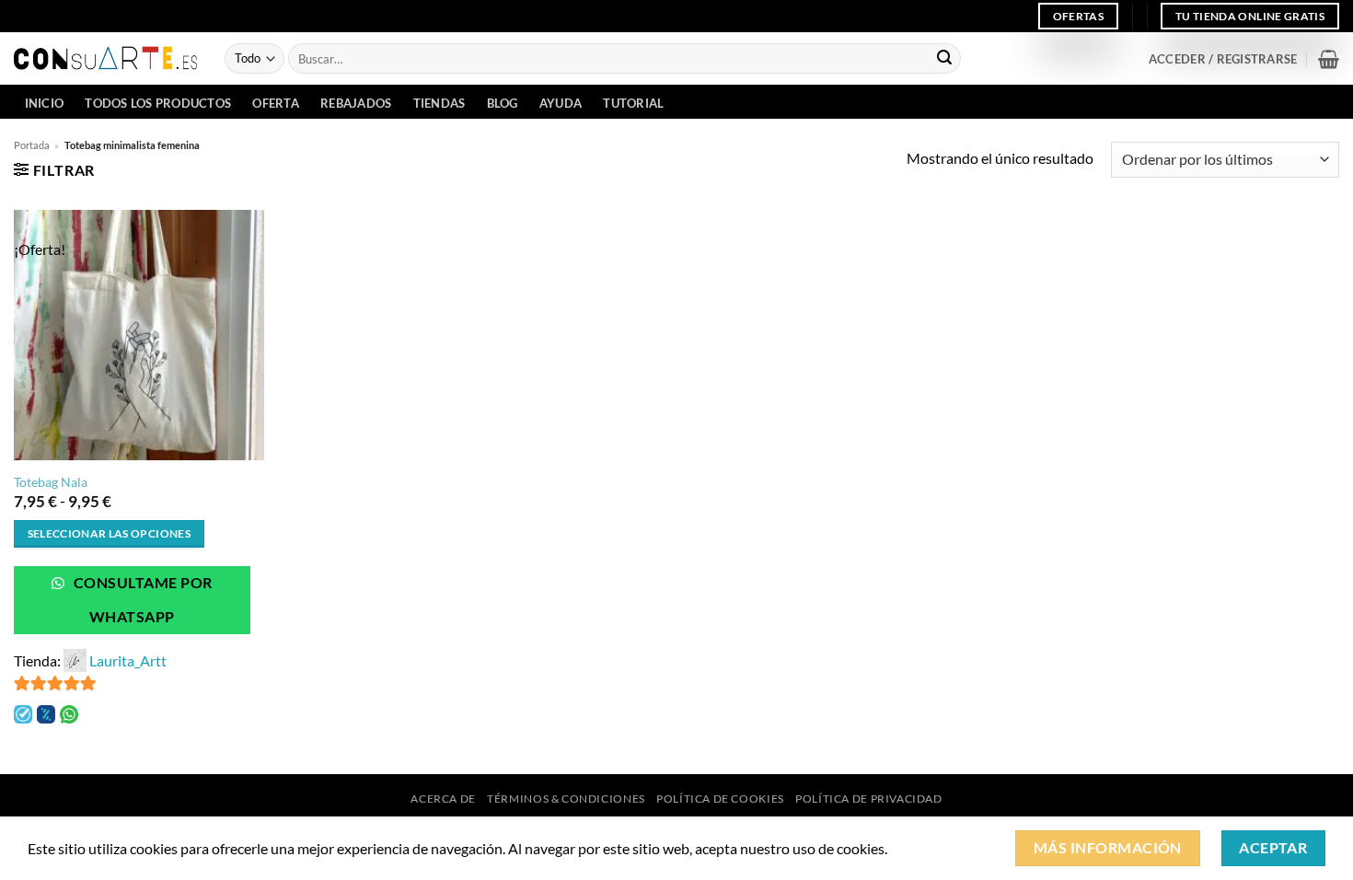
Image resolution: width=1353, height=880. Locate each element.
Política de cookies (720, 798)
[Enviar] (944, 59)
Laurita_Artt (128, 660)
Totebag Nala (50, 482)
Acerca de (443, 798)
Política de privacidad (868, 798)
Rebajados (355, 103)
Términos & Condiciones (565, 798)
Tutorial (633, 103)
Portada (32, 145)
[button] (1223, 58)
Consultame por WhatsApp (142, 599)
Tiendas (439, 103)
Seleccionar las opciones (109, 533)
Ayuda (560, 103)
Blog (502, 103)
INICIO (44, 103)
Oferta (275, 103)
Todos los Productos (158, 103)
